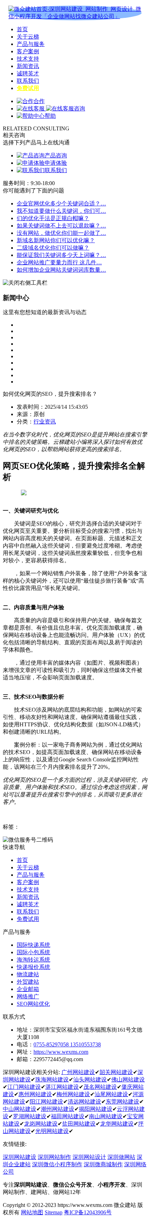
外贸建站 (28, 982)
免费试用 (28, 88)
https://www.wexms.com (60, 1052)
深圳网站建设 (19, 1157)
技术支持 (28, 59)
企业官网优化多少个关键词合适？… (61, 203)
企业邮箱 (28, 989)
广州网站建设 (78, 1072)
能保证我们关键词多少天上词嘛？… (61, 255)
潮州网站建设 (57, 1109)
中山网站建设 (19, 1109)
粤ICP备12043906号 (88, 1212)
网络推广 (28, 996)
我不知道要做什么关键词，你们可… (61, 211)
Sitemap (53, 1212)
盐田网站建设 (79, 1124)
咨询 (79, 108)
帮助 (50, 116)
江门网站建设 (24, 1087)
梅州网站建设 (73, 1094)
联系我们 (28, 81)
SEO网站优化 (33, 1004)
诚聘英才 (28, 73)
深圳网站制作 (54, 1157)
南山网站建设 (105, 1116)
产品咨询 (56, 155)
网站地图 (32, 1212)
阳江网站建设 (46, 1102)
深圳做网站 (121, 1157)
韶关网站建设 (116, 1072)
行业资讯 (44, 422)
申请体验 (56, 163)
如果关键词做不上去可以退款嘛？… (61, 226)
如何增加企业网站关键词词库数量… (61, 270)
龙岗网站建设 (41, 1124)
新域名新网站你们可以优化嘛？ (56, 240)
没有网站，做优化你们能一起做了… (61, 233)
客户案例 (28, 51)
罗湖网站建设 (29, 1116)
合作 (39, 101)
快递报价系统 (33, 967)
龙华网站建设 (117, 1124)
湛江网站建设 (62, 1087)
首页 (22, 29)
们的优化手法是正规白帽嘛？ (53, 218)
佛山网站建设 (128, 1079)
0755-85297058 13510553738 (67, 1044)
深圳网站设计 (89, 1157)
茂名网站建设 (100, 1087)
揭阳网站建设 (95, 1109)
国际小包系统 (33, 952)
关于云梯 (28, 37)
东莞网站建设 (122, 1102)
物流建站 (28, 974)
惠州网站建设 (35, 1094)
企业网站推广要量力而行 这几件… (59, 262)
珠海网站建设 (52, 1079)
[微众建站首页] (75, 13)
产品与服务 (31, 44)
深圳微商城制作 (103, 1164)
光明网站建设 (52, 1131)
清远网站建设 (84, 1102)
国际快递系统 (33, 945)
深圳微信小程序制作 (57, 1164)
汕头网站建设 (90, 1079)
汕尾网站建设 (111, 1094)
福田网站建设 (67, 1116)
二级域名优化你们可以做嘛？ (53, 248)
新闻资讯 (28, 66)
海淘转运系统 (33, 960)
